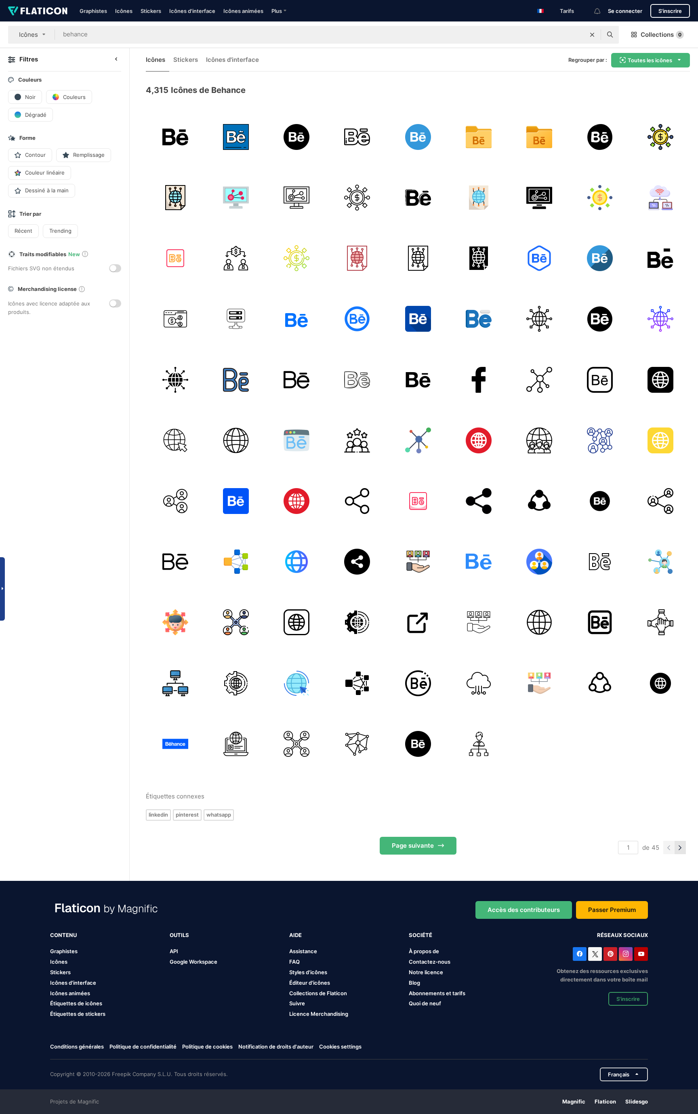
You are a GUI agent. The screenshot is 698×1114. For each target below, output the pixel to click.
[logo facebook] (478, 380)
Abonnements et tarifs (437, 993)
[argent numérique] (478, 683)
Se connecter (625, 11)
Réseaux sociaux (622, 935)
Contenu (63, 935)
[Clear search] (592, 35)
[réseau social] (600, 440)
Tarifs (567, 11)
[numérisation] (357, 622)
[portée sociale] (418, 562)
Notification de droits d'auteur (275, 1046)
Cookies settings (340, 1047)
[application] (600, 622)
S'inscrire (670, 11)
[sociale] (175, 258)
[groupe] (236, 562)
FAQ (294, 961)
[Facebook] (580, 954)
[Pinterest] (610, 954)
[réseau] (539, 380)
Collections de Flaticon (318, 993)
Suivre (297, 1003)
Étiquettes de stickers (77, 1014)
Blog (414, 982)
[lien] (539, 501)
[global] (539, 622)
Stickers (151, 11)
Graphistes (93, 11)
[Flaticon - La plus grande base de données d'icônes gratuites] (37, 10)
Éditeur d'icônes (309, 982)
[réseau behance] (661, 137)
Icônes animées (243, 11)
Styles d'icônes (308, 972)
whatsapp (218, 814)
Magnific (573, 1101)
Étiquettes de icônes (76, 1003)
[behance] (236, 137)
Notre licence (426, 972)
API (174, 951)
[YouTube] (641, 954)
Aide (295, 935)
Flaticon (605, 1101)
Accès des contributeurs (524, 910)
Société (420, 935)
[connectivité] (357, 744)
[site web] (418, 380)
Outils (179, 935)
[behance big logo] (175, 137)
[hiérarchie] (478, 744)
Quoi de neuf (425, 1003)
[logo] (600, 501)
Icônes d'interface (192, 11)
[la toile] (661, 380)
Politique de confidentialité (143, 1046)
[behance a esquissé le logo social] (418, 197)
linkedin (158, 814)
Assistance (303, 951)
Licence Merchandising (318, 1014)
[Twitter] (595, 954)
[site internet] (296, 562)
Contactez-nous (429, 961)
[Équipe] (539, 440)
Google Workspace (193, 961)
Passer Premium (612, 910)
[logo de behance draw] (357, 380)
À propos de (424, 951)
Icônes (123, 11)
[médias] (296, 683)
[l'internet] (175, 440)
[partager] (175, 501)
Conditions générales (77, 1046)
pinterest (187, 814)
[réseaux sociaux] (600, 562)
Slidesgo (636, 1101)
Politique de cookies (207, 1046)
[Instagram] (626, 954)
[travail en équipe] (357, 440)
